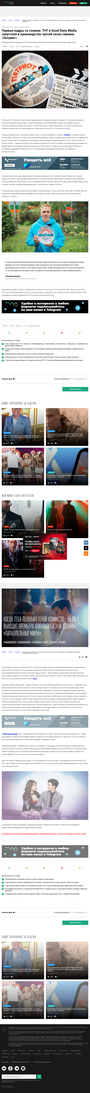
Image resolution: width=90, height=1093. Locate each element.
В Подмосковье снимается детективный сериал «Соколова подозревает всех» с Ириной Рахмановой (42, 894)
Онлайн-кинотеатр (50, 1050)
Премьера (53, 642)
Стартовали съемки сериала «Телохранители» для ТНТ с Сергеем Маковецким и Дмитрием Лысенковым (44, 360)
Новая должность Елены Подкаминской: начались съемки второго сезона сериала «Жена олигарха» (42, 357)
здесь (35, 678)
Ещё (82, 3)
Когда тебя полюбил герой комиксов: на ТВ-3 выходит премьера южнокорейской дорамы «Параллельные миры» (44, 350)
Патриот (5, 46)
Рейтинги (68, 1054)
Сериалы (31, 1050)
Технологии (63, 1050)
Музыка (47, 1054)
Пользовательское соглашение (42, 1062)
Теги (12, 1057)
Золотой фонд (57, 1054)
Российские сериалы (26, 46)
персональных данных (8, 1081)
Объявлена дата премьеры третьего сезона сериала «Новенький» (29, 354)
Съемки (11, 46)
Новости (37, 46)
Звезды (14, 1054)
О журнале (78, 1054)
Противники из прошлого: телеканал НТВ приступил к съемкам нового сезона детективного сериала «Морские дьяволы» (46, 890)
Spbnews (10, 1086)
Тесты (12, 1050)
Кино (39, 1050)
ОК (39, 1076)
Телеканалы (21, 1050)
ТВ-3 (46, 642)
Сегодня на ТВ (37, 642)
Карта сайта (5, 1062)
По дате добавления (61, 379)
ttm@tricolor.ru (67, 1040)
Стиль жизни (37, 1054)
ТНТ (17, 46)
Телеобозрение (75, 1050)
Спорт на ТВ (5, 1054)
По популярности (79, 379)
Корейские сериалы (10, 642)
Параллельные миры (24, 642)
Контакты (5, 1057)
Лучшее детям (25, 1054)
